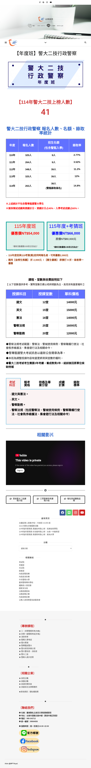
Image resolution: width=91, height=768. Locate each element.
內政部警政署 (24, 574)
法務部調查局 (24, 591)
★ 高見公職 (23, 678)
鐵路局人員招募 (25, 585)
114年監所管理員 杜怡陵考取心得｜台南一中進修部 (39, 532)
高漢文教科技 (26, 684)
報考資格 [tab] (27, 384)
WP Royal (14, 763)
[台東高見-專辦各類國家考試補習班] (13, 42)
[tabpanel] (45, 407)
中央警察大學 (24, 580)
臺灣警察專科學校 (26, 582)
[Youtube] (82, 513)
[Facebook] (63, 513)
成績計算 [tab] (62, 384)
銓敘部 (21, 571)
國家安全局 (23, 588)
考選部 (21, 565)
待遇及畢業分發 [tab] (45, 384)
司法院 (21, 568)
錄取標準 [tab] (77, 384)
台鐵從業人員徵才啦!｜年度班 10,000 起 (34, 523)
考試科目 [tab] (12, 384)
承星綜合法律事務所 (29, 687)
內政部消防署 (24, 577)
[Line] (69, 513)
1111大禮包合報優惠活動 (28, 526)
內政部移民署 (24, 597)
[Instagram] (76, 513)
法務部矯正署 (24, 594)
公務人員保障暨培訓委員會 (29, 600)
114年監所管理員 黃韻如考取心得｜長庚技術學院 (38, 529)
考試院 (21, 562)
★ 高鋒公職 (23, 681)
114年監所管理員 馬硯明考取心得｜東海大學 (36, 534)
